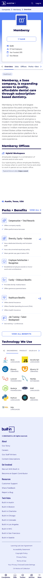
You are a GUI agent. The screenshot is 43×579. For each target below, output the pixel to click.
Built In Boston (8, 507)
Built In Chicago (8, 516)
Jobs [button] (17, 66)
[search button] (32, 3)
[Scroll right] (41, 67)
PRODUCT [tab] (23, 350)
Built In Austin (8, 502)
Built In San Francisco (11, 533)
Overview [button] (9, 66)
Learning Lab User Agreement (21, 546)
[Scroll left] (2, 67)
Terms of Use (21, 561)
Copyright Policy (22, 553)
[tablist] (21, 350)
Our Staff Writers (9, 454)
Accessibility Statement (21, 549)
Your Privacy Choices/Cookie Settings (21, 565)
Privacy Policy (21, 557)
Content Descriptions (11, 459)
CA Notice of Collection (21, 568)
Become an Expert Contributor (15, 473)
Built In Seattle (8, 538)
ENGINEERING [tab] (12, 350)
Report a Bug (7, 492)
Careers (5, 450)
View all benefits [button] (21, 334)
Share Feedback (8, 488)
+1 (40, 239)
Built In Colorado (9, 520)
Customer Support (10, 483)
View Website (14, 55)
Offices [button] (24, 66)
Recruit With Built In (10, 469)
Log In (38, 3)
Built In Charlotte (9, 511)
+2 (39, 298)
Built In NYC (7, 529)
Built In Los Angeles (10, 524)
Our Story (6, 446)
